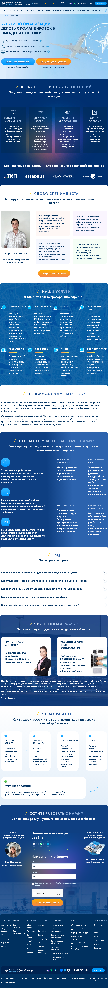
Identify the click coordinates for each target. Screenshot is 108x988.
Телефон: (36, 862)
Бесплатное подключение (18, 61)
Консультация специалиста (53, 61)
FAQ (67, 10)
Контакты (81, 10)
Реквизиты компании (77, 978)
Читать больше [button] (8, 698)
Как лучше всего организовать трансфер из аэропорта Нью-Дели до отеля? (44, 580)
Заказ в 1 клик (101, 3)
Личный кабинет (95, 10)
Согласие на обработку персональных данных (48, 978)
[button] (5, 10)
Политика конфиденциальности (14, 978)
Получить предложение (47, 902)
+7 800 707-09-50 (87, 3)
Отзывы (56, 10)
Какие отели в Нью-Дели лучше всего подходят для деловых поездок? (41, 588)
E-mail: (35, 872)
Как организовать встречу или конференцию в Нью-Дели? (34, 596)
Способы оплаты (8, 982)
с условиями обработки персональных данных (56, 884)
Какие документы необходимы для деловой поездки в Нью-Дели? (39, 572)
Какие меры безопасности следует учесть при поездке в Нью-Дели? (40, 605)
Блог (62, 10)
